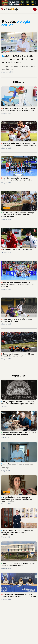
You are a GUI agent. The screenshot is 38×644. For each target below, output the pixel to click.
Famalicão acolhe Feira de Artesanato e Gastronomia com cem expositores (15, 413)
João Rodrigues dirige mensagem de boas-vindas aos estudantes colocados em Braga (17, 444)
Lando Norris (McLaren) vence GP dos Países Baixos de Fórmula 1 (17, 334)
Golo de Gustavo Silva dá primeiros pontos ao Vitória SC (18, 299)
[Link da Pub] (19, 3)
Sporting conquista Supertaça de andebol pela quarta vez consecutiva (18, 158)
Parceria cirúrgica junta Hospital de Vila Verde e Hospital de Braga (18, 543)
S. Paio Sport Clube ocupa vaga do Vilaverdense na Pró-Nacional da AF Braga (18, 575)
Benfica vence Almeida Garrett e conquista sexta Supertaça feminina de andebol (16, 263)
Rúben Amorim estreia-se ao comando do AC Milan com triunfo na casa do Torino (17, 123)
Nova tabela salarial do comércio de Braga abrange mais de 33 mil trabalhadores (16, 510)
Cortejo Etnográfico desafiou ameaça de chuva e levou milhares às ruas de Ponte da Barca (18, 193)
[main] (19, 312)
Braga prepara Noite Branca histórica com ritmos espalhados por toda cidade (16, 382)
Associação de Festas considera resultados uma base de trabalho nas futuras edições (17, 477)
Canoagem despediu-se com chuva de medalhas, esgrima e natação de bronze (16, 88)
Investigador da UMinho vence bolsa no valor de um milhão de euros (17, 34)
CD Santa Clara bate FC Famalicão (14, 229)
